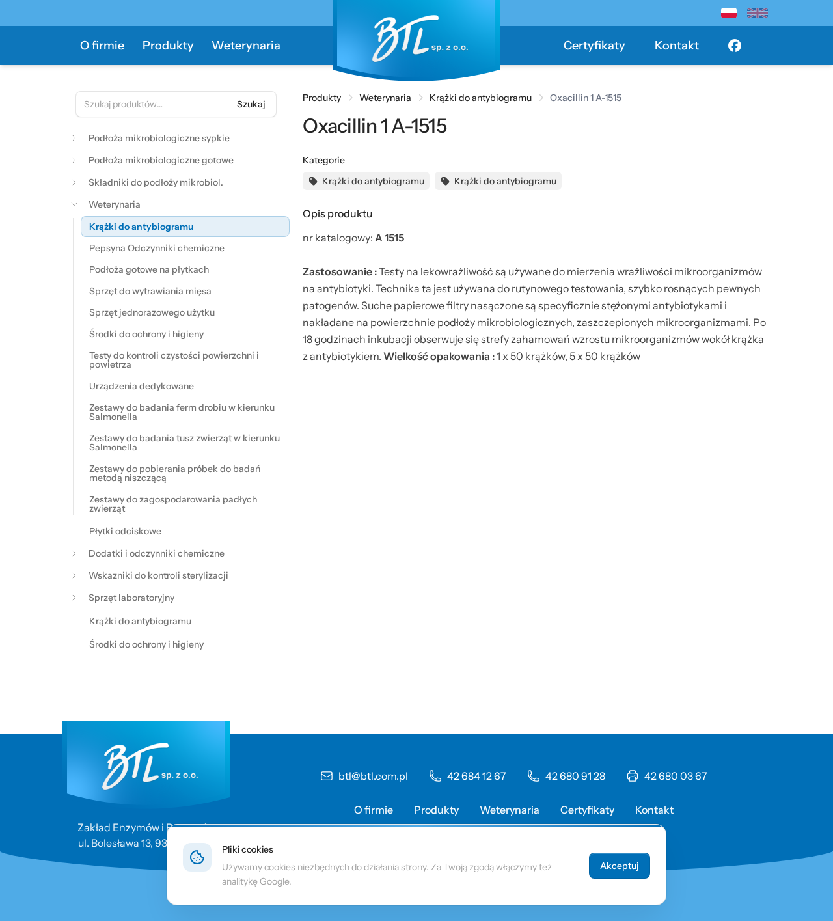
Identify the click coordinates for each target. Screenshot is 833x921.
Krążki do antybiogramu (481, 97)
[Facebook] (734, 45)
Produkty (168, 45)
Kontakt (677, 45)
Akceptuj (619, 866)
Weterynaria (246, 45)
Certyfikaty (594, 45)
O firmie (102, 45)
